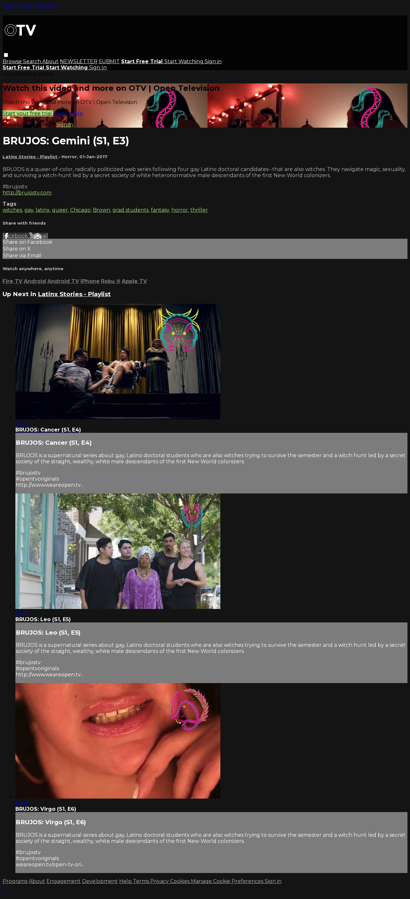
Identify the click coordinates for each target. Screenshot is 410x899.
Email (41, 236)
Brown (101, 210)
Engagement (63, 881)
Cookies (180, 881)
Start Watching (184, 61)
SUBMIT (109, 61)
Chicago (80, 210)
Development (100, 881)
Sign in (213, 61)
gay (28, 210)
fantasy (160, 210)
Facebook (16, 236)
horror (179, 210)
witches (12, 210)
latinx (43, 210)
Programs (15, 881)
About (50, 61)
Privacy (160, 881)
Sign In (98, 67)
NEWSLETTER (78, 61)
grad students (130, 210)
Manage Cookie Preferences (228, 881)
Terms (141, 881)
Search (32, 61)
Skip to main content (29, 6)
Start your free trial (28, 113)
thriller (199, 210)
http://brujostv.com (27, 193)
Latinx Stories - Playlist (31, 156)
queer (60, 210)
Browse (13, 61)
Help (126, 881)
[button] (6, 55)
